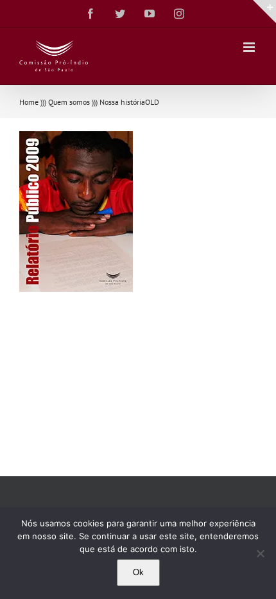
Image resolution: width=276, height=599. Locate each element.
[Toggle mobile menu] (250, 47)
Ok (138, 572)
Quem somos (69, 102)
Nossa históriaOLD (129, 102)
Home (29, 102)
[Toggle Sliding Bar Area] (264, 11)
